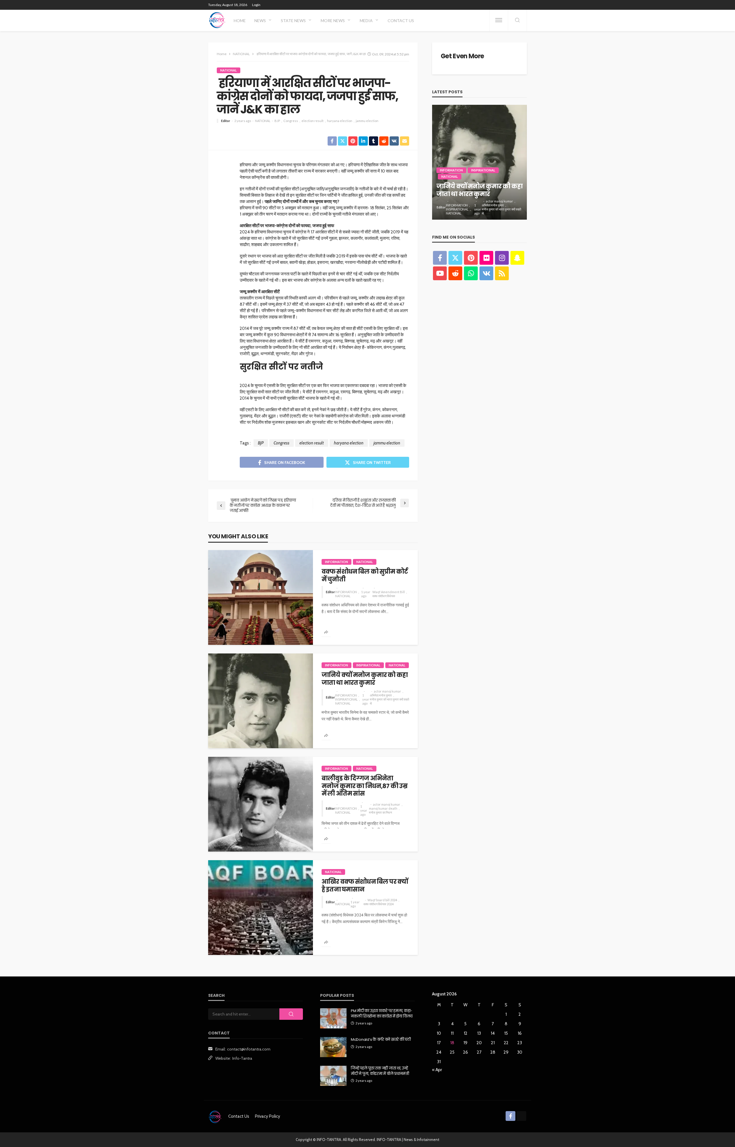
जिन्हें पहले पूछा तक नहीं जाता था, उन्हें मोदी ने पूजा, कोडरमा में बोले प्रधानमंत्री (380, 1071)
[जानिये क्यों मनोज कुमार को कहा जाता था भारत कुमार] (260, 700)
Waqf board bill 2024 (382, 900)
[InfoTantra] (217, 20)
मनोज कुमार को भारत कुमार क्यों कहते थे (389, 701)
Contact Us (401, 20)
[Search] (517, 20)
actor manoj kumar (387, 691)
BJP (277, 121)
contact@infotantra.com (248, 1049)
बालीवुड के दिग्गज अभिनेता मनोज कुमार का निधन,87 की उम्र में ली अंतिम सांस (364, 786)
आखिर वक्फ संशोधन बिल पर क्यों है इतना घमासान (365, 885)
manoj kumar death (383, 808)
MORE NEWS (333, 20)
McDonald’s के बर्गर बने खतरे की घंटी (381, 1039)
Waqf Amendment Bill (388, 592)
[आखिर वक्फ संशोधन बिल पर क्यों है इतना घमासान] (260, 907)
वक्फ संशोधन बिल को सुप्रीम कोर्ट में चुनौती (365, 575)
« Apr (437, 1069)
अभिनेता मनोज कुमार (381, 695)
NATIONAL (228, 70)
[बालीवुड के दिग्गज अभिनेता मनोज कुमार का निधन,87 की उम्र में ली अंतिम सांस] (260, 804)
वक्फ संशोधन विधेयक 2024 (378, 904)
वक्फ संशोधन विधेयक (383, 596)
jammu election (367, 121)
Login (256, 5)
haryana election (339, 121)
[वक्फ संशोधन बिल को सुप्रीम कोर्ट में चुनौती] (260, 597)
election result (312, 121)
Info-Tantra (242, 1058)
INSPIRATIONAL (368, 665)
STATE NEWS (293, 20)
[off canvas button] (498, 20)
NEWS (260, 20)
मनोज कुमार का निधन (380, 812)
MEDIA (366, 20)
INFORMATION (336, 562)
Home (240, 20)
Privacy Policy (267, 1116)
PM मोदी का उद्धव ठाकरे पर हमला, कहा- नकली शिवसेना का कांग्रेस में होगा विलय (382, 1013)
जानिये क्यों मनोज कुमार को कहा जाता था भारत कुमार (365, 678)
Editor (225, 121)
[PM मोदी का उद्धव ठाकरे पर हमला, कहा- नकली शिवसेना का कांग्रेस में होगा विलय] (333, 1018)
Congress (290, 121)
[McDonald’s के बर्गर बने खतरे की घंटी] (333, 1047)
